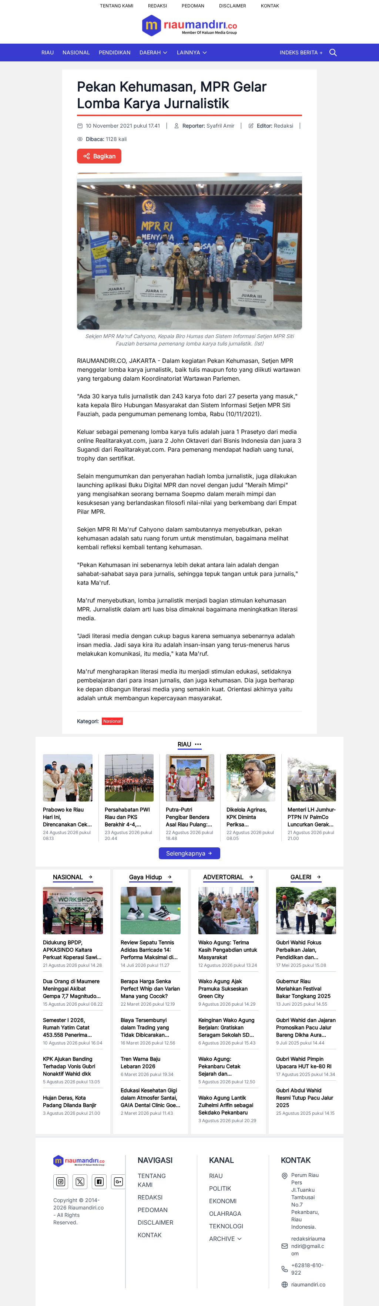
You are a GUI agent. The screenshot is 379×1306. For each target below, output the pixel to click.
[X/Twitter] (80, 1181)
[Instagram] (60, 1181)
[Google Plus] (118, 1181)
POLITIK (220, 1188)
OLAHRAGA (225, 1213)
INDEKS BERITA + (301, 52)
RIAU (47, 52)
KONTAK (270, 3)
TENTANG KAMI (116, 3)
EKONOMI (223, 1201)
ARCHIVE (222, 1238)
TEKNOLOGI (226, 1226)
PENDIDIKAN (115, 52)
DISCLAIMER (232, 3)
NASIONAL (76, 52)
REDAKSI (157, 3)
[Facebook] (99, 1181)
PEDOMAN (193, 3)
